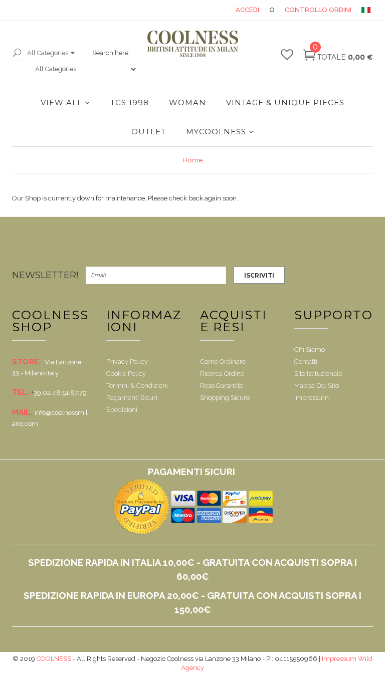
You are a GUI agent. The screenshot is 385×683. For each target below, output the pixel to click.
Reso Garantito (221, 385)
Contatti (305, 361)
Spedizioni (121, 409)
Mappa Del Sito (316, 385)
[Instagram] (227, 256)
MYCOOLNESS (216, 131)
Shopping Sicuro (225, 397)
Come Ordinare (223, 361)
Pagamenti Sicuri (131, 397)
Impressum (311, 397)
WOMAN (187, 102)
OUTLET (148, 131)
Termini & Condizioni (137, 385)
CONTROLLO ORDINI (318, 10)
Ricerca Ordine (222, 373)
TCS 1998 (129, 102)
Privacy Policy (127, 361)
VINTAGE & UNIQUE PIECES (285, 102)
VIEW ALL (61, 102)
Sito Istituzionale (318, 373)
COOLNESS (54, 658)
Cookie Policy (126, 373)
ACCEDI (247, 10)
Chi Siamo (309, 349)
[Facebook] (21, 256)
